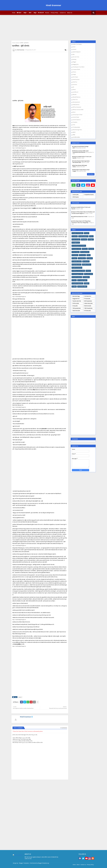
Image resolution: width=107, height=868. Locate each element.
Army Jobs (75, 305)
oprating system (76, 102)
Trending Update (76, 127)
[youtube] (93, 185)
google (74, 74)
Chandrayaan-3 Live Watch (78, 67)
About (78, 864)
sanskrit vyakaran (77, 119)
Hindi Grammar (53, 5)
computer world (76, 69)
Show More (91, 174)
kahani (17, 42)
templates (75, 122)
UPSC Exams (76, 197)
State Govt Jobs (76, 310)
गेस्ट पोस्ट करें (41, 12)
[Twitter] (24, 702)
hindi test (75, 82)
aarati (74, 46)
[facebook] (78, 185)
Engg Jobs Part (76, 298)
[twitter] (83, 185)
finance (74, 72)
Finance (47, 12)
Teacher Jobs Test (77, 301)
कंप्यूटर (35, 12)
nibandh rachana (76, 97)
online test (75, 99)
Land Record (75, 92)
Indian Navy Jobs (88, 303)
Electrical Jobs (87, 305)
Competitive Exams (89, 194)
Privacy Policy (54, 12)
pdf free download (77, 107)
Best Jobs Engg (76, 296)
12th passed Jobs (77, 308)
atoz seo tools (76, 57)
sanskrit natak (76, 117)
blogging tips (76, 64)
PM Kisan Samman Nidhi (78, 109)
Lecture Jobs (75, 194)
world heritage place (77, 129)
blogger (74, 62)
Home (13, 12)
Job (73, 87)
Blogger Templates (24, 863)
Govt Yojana (75, 77)
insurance (75, 84)
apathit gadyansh (76, 52)
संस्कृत (25, 12)
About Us (69, 12)
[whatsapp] (74, 185)
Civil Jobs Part (87, 296)
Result (74, 112)
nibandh (74, 94)
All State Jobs (87, 310)
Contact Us (63, 12)
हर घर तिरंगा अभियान (76, 137)
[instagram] (88, 185)
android (74, 49)
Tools (74, 124)
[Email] (34, 702)
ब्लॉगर (30, 12)
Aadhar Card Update (77, 44)
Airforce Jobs (76, 303)
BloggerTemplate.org (43, 863)
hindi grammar (76, 79)
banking (74, 59)
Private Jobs (87, 298)
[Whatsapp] (27, 702)
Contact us (83, 864)
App (73, 54)
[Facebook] (21, 702)
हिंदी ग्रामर (19, 12)
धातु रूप (74, 132)
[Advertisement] (53, 27)
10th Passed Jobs (88, 308)
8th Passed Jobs (88, 301)
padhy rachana (76, 104)
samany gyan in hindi (77, 114)
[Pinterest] (31, 702)
